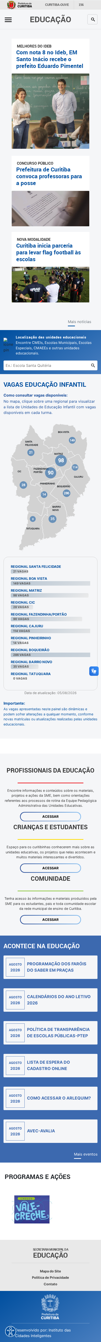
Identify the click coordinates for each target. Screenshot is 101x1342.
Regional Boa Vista (29, 578)
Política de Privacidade (50, 1277)
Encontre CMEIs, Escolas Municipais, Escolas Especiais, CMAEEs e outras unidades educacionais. (54, 345)
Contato (50, 1284)
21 (31, 452)
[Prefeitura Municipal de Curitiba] (50, 1306)
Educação (50, 19)
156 (79, 5)
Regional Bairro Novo (31, 662)
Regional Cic (23, 602)
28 (23, 485)
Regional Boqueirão (30, 650)
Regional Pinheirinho (31, 638)
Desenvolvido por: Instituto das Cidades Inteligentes (43, 1333)
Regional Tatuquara (31, 674)
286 (66, 493)
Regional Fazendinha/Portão (39, 614)
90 (50, 472)
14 (44, 494)
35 (52, 519)
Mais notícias (79, 321)
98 (61, 460)
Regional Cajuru (27, 626)
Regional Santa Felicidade (36, 567)
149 (72, 440)
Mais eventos (85, 1154)
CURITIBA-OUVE (56, 5)
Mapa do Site (50, 1271)
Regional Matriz (26, 590)
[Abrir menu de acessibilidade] (10, 1331)
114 (75, 467)
